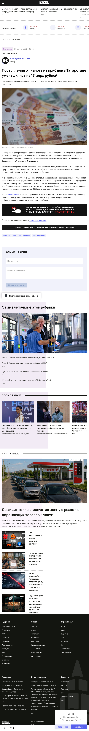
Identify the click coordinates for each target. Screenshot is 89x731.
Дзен (62, 693)
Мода (63, 626)
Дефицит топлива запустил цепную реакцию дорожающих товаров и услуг (40, 512)
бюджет (26, 235)
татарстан (16, 235)
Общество (6, 630)
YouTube (64, 685)
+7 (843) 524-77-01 (46, 681)
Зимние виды (36, 649)
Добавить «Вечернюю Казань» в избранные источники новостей (45, 227)
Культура (5, 649)
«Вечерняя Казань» (20, 58)
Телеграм (64, 689)
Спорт (34, 621)
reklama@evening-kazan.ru (47, 685)
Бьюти (63, 630)
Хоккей (34, 630)
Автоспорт (35, 641)
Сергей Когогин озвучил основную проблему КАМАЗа (25, 363)
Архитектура (65, 649)
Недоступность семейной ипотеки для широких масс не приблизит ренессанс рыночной (36, 604)
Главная (5, 40)
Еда (62, 645)
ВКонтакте (65, 681)
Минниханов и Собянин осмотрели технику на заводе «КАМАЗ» (29, 357)
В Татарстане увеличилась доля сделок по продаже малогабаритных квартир (19, 10)
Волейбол (35, 634)
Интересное (36, 656)
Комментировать (16, 285)
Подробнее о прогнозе (9, 28)
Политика (5, 637)
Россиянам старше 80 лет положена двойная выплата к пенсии (50, 428)
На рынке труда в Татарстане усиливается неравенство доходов (36, 558)
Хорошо (79, 727)
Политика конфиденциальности (14, 709)
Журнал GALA (67, 621)
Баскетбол (35, 637)
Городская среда (8, 626)
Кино (62, 637)
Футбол (34, 626)
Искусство (65, 641)
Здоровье (64, 634)
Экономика (15, 40)
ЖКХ (3, 634)
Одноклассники (67, 696)
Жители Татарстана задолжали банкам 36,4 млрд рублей (26, 380)
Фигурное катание (38, 645)
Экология (5, 660)
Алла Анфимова (39, 235)
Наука (4, 652)
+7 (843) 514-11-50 (16, 681)
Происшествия (7, 645)
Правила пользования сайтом (13, 706)
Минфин (6, 235)
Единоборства (36, 652)
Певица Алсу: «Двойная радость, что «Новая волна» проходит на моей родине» (17, 428)
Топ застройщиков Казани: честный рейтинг (35, 538)
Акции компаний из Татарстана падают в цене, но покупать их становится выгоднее (36, 581)
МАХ (62, 700)
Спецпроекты (66, 652)
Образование (7, 656)
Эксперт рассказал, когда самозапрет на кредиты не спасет (59, 10)
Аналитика (10, 453)
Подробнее (62, 727)
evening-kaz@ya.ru (14, 685)
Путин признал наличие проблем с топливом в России (25, 371)
